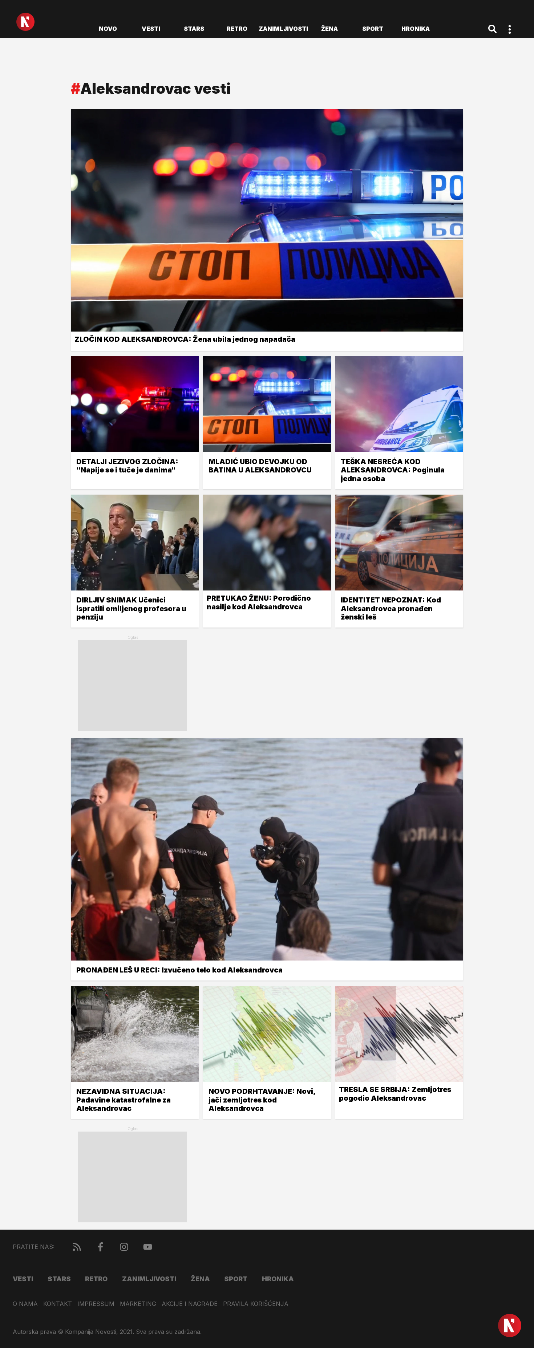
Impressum (95, 1303)
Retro (237, 28)
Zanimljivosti (283, 28)
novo (108, 28)
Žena (329, 28)
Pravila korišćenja (255, 1303)
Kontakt (57, 1303)
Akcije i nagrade (190, 1303)
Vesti (151, 28)
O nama (25, 1303)
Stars (194, 28)
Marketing (138, 1303)
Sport (372, 28)
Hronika (415, 28)
